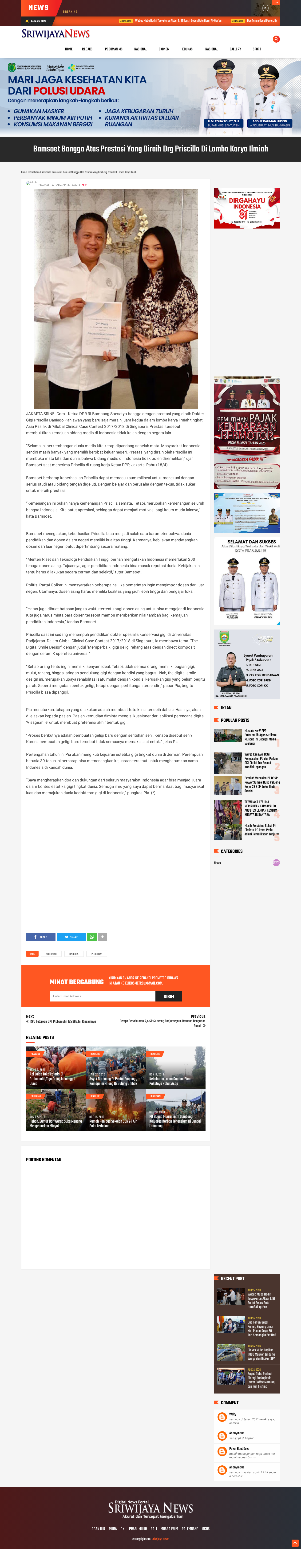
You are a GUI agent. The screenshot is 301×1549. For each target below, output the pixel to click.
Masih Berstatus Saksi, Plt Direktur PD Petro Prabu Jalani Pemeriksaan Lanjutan (262, 830)
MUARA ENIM (169, 1529)
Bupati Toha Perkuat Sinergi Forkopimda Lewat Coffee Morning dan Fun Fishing (261, 1380)
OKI (123, 1529)
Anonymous (236, 1433)
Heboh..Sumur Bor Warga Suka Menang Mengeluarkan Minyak (56, 1124)
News (217, 863)
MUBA (113, 1529)
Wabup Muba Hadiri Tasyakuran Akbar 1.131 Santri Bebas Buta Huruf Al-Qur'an (133, 21)
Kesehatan (51, 954)
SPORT (257, 49)
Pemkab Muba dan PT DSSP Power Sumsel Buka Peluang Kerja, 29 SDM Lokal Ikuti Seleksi (262, 784)
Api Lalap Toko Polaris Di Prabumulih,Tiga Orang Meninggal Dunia (52, 1079)
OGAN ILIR (98, 1529)
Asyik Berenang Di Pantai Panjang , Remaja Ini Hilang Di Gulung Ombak (113, 1081)
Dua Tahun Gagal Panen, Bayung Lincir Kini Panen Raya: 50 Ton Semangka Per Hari (247, 21)
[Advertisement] (116, 829)
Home (69, 49)
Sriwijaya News (160, 1539)
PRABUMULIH (138, 1529)
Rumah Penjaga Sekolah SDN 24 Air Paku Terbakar (113, 1124)
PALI (154, 1529)
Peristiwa (96, 954)
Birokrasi (36, 1096)
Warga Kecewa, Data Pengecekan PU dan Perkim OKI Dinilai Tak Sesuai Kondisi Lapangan (261, 761)
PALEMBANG (190, 1529)
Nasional (74, 954)
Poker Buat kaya (239, 1449)
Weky (232, 1414)
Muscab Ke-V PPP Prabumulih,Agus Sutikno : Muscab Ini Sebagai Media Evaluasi (261, 737)
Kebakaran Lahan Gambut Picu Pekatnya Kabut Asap (169, 1081)
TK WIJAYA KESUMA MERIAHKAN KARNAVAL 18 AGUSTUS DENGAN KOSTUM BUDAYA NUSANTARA (261, 808)
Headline (35, 1054)
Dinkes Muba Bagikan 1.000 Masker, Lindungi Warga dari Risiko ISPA (261, 1354)
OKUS (206, 1529)
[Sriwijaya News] (150, 1519)
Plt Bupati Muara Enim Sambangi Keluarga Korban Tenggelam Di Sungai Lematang (175, 1122)
